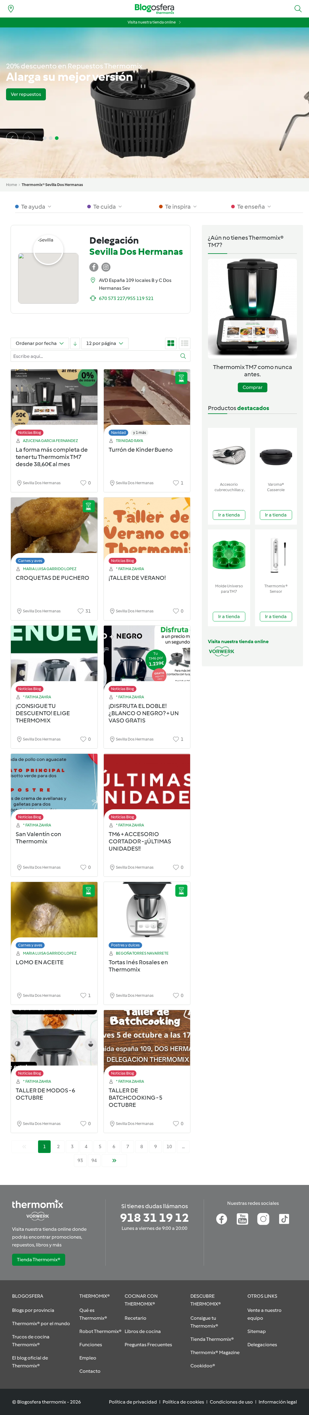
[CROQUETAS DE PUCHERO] (54, 532)
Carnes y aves (30, 560)
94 (94, 1160)
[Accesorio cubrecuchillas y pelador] (229, 454)
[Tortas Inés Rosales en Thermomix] (147, 917)
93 (80, 1160)
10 (169, 1146)
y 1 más (139, 432)
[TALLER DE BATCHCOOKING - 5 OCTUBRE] (147, 1045)
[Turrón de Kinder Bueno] (147, 404)
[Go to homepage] (154, 9)
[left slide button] (12, 138)
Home (11, 184)
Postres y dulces (125, 945)
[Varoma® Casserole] (276, 454)
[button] (298, 9)
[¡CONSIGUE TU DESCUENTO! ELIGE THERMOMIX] (54, 660)
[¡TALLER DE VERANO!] (147, 532)
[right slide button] (29, 138)
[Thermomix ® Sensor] (276, 555)
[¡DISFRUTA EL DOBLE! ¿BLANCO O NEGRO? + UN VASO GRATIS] (147, 660)
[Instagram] (263, 1219)
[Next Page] (114, 1160)
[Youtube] (242, 1219)
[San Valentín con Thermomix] (54, 788)
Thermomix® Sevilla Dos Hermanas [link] (52, 184)
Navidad (118, 432)
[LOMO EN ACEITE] (54, 917)
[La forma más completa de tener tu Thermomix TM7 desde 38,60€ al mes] (54, 404)
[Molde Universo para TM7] (229, 555)
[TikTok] (284, 1219)
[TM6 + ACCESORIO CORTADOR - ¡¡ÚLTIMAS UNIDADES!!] (147, 788)
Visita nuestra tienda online (152, 22)
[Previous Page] (24, 1146)
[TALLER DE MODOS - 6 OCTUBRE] (54, 1045)
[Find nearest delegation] (11, 9)
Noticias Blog (29, 432)
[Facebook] (221, 1219)
